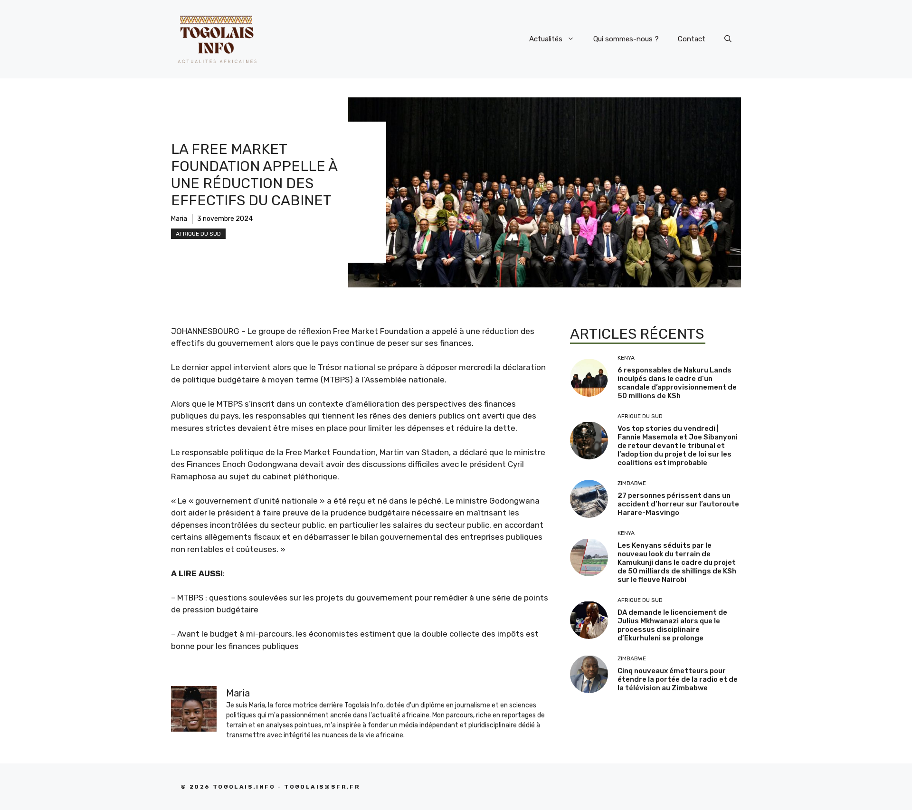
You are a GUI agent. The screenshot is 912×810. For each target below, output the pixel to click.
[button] (728, 39)
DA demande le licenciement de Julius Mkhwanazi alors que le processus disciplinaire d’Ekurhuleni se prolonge (672, 625)
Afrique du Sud (198, 233)
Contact (691, 39)
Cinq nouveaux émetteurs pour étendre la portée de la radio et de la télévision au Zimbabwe (678, 679)
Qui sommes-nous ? (626, 39)
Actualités (545, 39)
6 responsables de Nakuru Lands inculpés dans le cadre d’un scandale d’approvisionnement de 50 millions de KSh (677, 383)
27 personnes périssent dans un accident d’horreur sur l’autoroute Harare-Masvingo (678, 504)
